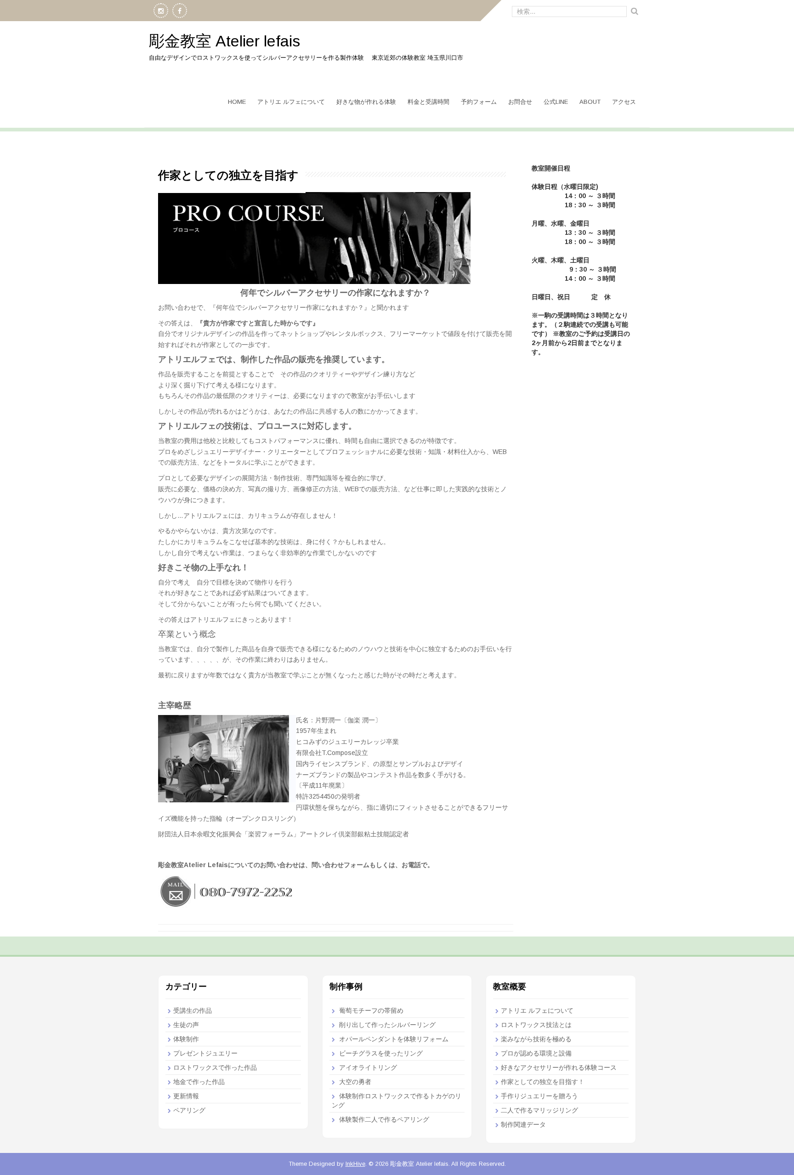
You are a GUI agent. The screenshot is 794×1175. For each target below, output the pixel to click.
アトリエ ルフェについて (291, 101)
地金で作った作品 (199, 1081)
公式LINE (556, 101)
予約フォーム (479, 101)
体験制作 (186, 1039)
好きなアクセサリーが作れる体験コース (559, 1067)
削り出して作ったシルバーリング (387, 1024)
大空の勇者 (355, 1081)
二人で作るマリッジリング (539, 1110)
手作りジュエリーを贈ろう (539, 1096)
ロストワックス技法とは (536, 1024)
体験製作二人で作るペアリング (384, 1119)
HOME (237, 101)
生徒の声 (186, 1024)
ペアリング (189, 1110)
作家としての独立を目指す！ (542, 1081)
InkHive (355, 1163)
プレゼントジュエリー (205, 1053)
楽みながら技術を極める (536, 1039)
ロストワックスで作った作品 (215, 1067)
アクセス (624, 101)
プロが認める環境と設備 (536, 1053)
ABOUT (590, 101)
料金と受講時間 (428, 101)
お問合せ (520, 101)
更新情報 (186, 1096)
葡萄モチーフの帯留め (371, 1010)
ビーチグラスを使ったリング (381, 1053)
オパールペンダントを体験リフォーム (393, 1039)
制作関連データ (523, 1124)
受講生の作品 (192, 1010)
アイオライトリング (368, 1067)
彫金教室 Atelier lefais (224, 41)
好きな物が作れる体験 (366, 101)
